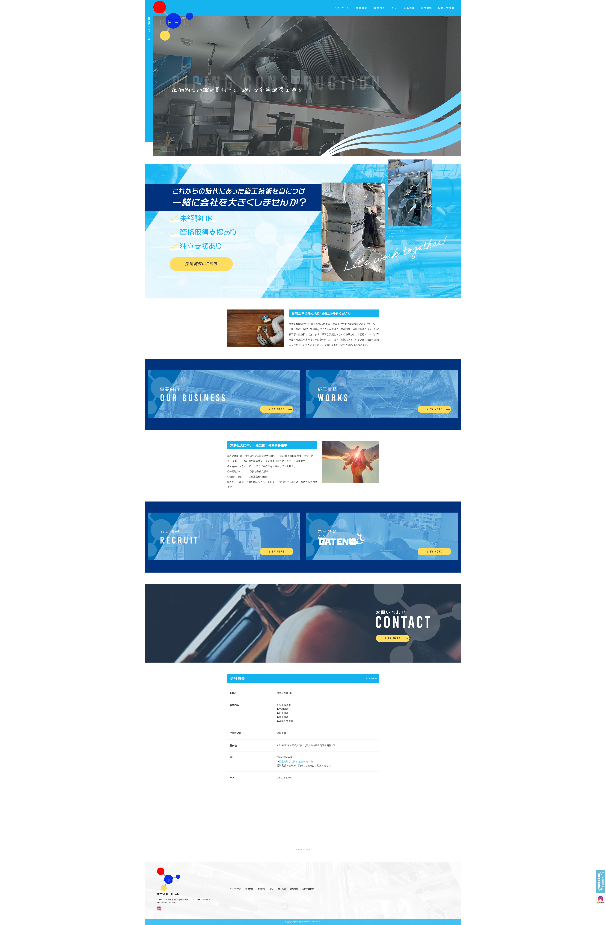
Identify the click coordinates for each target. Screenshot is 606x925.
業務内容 (378, 8)
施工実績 (409, 8)
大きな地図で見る (303, 849)
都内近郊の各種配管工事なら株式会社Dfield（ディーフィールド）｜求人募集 (149, 26)
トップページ (342, 8)
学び (393, 8)
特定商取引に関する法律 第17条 (296, 761)
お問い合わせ (446, 8)
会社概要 (361, 8)
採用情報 (426, 8)
